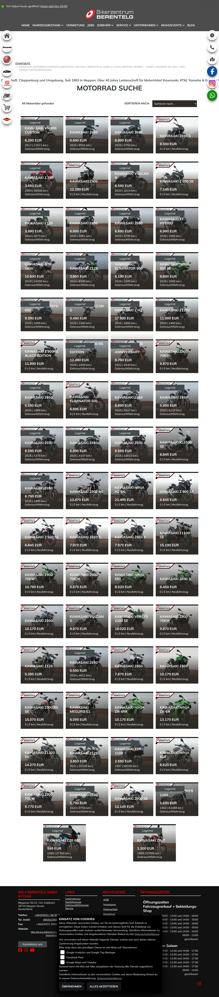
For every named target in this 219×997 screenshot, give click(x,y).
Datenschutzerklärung (147, 934)
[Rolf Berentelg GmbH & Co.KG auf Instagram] (210, 5)
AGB (106, 899)
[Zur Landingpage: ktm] (7, 71)
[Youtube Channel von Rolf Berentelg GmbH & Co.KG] (216, 5)
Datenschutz (110, 909)
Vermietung (75, 25)
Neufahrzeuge (73, 902)
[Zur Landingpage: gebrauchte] (7, 95)
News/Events (171, 25)
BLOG (191, 25)
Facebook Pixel (74, 957)
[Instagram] (212, 83)
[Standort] (212, 59)
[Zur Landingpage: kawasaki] (7, 47)
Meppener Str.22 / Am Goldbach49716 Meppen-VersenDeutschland (36, 906)
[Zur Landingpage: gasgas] (7, 83)
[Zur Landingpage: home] (7, 35)
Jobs (90, 25)
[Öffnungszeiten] (212, 35)
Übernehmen (71, 986)
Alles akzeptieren (104, 986)
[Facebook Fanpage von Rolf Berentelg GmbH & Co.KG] (204, 5)
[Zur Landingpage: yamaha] (7, 59)
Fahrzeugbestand (46, 25)
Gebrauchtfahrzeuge (77, 905)
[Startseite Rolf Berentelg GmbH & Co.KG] (109, 15)
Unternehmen (144, 25)
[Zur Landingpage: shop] (7, 107)
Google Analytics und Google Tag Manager (90, 952)
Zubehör (104, 25)
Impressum (109, 904)
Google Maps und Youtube (81, 962)
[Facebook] (212, 71)
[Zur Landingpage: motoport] (7, 119)
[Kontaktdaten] (212, 47)
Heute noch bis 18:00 (53, 6)
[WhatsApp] (212, 95)
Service (122, 25)
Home (25, 25)
